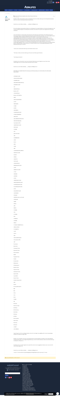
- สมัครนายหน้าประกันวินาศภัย (27, 380)
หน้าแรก (6, 10)
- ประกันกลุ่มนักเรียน (25, 370)
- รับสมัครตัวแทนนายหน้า (26, 373)
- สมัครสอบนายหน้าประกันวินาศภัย (27, 383)
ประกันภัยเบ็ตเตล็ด (27, 10)
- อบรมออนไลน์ (24, 365)
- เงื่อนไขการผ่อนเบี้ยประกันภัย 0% (27, 385)
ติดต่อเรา (51, 10)
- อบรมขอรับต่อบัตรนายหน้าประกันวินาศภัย (29, 390)
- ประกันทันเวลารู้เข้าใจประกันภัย (27, 382)
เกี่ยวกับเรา (47, 10)
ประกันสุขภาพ (10, 10)
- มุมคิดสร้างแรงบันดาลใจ (26, 374)
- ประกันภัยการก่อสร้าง (25, 371)
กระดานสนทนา (7, 13)
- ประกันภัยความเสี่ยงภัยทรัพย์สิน (27, 381)
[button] (55, 10)
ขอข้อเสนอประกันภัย (34, 10)
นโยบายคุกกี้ (12, 394)
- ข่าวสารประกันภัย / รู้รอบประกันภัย (27, 384)
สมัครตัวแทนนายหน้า (41, 10)
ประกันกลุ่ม (15, 10)
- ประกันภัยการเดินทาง (25, 372)
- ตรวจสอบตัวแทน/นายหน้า (26, 376)
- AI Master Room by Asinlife (26, 386)
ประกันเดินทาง (21, 10)
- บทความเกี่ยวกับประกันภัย (26, 375)
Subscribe (6, 375)
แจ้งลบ (54, 16)
